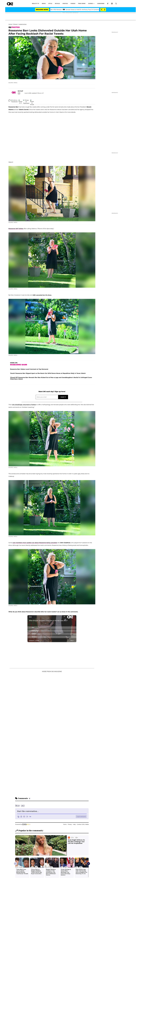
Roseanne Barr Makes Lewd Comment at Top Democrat (29, 369)
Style (50, 3)
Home (10, 24)
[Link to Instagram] (112, 3)
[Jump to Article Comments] (9, 100)
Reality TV (35, 3)
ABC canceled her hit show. (42, 295)
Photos (15, 24)
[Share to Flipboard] (26, 100)
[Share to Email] (32, 100)
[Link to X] (116, 3)
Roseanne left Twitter (15, 228)
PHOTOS (65, 3)
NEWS (44, 3)
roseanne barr (23, 24)
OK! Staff (20, 91)
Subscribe (100, 3)
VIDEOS (72, 3)
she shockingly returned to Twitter (24, 404)
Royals (57, 3)
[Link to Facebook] (108, 3)
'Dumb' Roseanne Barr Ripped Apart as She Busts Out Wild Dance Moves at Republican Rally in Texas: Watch (48, 373)
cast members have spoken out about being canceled (35, 542)
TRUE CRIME (81, 3)
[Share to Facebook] (14, 100)
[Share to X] (20, 100)
